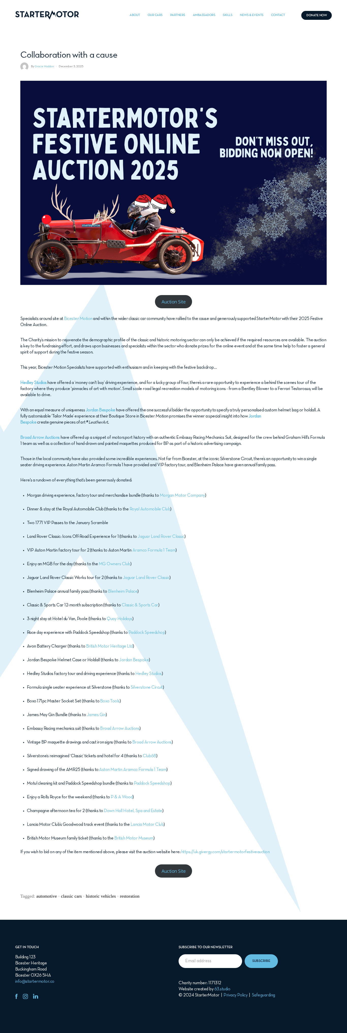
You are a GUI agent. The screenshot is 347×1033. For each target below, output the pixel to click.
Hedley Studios (33, 383)
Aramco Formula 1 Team (154, 550)
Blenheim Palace (123, 591)
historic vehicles (101, 896)
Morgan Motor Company (182, 495)
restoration (129, 896)
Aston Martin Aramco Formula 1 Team (132, 770)
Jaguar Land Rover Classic (161, 537)
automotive (46, 896)
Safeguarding (263, 995)
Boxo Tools (110, 701)
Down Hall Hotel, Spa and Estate (133, 811)
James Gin (96, 715)
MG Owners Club (114, 564)
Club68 (149, 756)
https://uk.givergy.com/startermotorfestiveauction (225, 852)
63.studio (222, 989)
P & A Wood (122, 797)
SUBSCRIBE (261, 961)
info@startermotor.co (34, 981)
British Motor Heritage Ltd (109, 646)
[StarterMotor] (47, 15)
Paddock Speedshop (147, 633)
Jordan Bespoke (100, 410)
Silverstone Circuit (147, 687)
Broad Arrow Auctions (119, 729)
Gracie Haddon (44, 66)
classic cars (71, 896)
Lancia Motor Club (147, 824)
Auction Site (173, 302)
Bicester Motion (78, 319)
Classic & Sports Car (140, 605)
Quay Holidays (119, 619)
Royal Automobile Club (150, 509)
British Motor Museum (133, 838)
